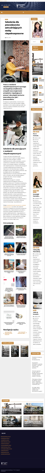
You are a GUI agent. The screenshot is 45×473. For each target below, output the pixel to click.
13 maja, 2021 (37, 316)
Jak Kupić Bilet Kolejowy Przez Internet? (8, 333)
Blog (40, 78)
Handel (37, 131)
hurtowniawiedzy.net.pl (6, 445)
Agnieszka (5, 354)
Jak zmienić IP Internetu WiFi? (21, 333)
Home (43, 470)
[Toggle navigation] (23, 12)
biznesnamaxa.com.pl (5, 436)
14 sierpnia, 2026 (29, 412)
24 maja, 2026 (37, 137)
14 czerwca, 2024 (38, 198)
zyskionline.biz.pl (4, 450)
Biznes (6, 19)
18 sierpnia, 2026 (37, 70)
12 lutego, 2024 (37, 253)
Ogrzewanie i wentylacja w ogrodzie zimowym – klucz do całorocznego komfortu (37, 365)
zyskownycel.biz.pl (5, 443)
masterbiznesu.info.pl (5, 447)
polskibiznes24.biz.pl (5, 454)
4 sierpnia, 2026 (7, 425)
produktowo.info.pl (5, 438)
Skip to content (3, 0)
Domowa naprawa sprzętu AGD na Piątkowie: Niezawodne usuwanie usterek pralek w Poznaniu (37, 373)
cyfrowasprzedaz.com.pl (6, 448)
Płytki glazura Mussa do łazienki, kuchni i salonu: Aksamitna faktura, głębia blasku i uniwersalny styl (37, 382)
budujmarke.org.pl (5, 452)
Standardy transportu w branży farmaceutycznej (11, 409)
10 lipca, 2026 (29, 425)
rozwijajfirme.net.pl (5, 440)
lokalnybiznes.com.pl (5, 441)
